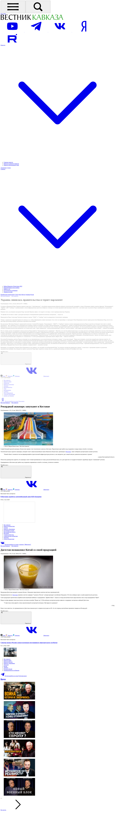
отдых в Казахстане (9, 539)
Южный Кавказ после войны (11, 287)
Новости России (8, 662)
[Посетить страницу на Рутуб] (12, 43)
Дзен (4, 376)
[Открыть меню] (13, 7)
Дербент (6, 667)
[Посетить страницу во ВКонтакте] (60, 31)
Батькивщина (7, 390)
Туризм (6, 527)
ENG (4, 13)
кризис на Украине (9, 395)
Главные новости (8, 162)
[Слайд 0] (1, 798)
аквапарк (6, 537)
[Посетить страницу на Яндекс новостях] (83, 31)
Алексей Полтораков (9, 394)
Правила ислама (8, 292)
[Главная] (32, 19)
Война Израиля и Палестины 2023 (13, 286)
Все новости (15, 296)
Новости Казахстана (9, 526)
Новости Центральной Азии (11, 165)
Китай (5, 666)
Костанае (68, 451)
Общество (6, 383)
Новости (10, 376)
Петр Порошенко (8, 393)
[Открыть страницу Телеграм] (36, 31)
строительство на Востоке (11, 536)
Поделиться (28, 364)
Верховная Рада (8, 387)
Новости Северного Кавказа (11, 163)
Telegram (17, 376)
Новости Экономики (9, 529)
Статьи (9, 167)
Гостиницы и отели (9, 530)
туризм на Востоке (9, 534)
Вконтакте (46, 376)
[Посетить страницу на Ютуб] (12, 31)
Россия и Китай (8, 669)
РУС (2, 13)
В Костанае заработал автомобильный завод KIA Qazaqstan (21, 496)
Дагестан (6, 664)
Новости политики (9, 384)
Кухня (32, 294)
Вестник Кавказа (5, 296)
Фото (20, 294)
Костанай (6, 533)
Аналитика (4, 167)
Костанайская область (9, 532)
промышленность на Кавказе (11, 670)
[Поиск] (38, 7)
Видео (23, 294)
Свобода (6, 391)
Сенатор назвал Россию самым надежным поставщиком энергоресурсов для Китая (29, 642)
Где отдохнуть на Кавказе (10, 290)
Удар (5, 388)
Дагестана (15, 595)
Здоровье (27, 294)
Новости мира (7, 381)
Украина (6, 386)
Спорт (16, 294)
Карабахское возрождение (8, 294)
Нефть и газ (7, 289)
